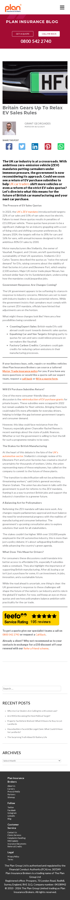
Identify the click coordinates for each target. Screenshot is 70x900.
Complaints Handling (16, 838)
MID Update (13, 841)
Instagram (12, 813)
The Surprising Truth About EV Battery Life (27, 737)
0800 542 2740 (36, 41)
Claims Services (14, 835)
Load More (35, 672)
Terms (10, 859)
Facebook (12, 810)
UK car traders (19, 184)
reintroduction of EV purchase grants (43, 399)
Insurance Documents (17, 844)
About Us (11, 786)
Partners (11, 794)
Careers (11, 789)
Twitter (11, 807)
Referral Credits (15, 846)
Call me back (49, 33)
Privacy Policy (13, 857)
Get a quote (22, 33)
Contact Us (12, 832)
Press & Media (14, 792)
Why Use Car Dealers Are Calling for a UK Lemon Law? (32, 711)
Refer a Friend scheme (36, 648)
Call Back (41, 634)
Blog (9, 819)
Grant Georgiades (38, 123)
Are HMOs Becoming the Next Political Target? (28, 716)
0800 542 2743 (11, 634)
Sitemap (11, 797)
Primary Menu (62, 6)
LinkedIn (11, 816)
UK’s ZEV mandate (27, 211)
